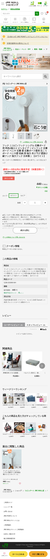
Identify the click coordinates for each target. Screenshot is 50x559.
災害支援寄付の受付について (18, 43)
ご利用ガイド (8, 502)
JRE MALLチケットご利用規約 (14, 529)
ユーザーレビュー (14, 325)
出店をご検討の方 (9, 534)
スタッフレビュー (36, 325)
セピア (23, 195)
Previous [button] (8, 109)
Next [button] (42, 109)
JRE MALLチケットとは (11, 520)
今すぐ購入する (38, 554)
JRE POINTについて (10, 516)
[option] (25, 109)
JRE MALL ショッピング (7, 49)
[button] (42, 366)
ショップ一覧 (8, 507)
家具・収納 (38, 49)
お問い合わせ (8, 511)
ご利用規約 (7, 525)
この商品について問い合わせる (33, 142)
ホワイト (13, 195)
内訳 (46, 191)
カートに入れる (18, 554)
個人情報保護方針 (9, 538)
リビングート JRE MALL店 (16, 84)
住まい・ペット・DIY (23, 49)
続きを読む (25, 230)
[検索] (46, 76)
